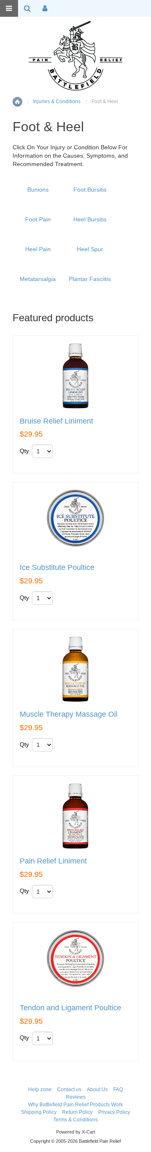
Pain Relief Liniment (53, 861)
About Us (97, 1089)
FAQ (118, 1089)
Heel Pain (38, 249)
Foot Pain (38, 219)
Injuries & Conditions (57, 101)
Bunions (38, 189)
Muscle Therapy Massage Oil (68, 714)
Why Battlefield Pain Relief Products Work (75, 1105)
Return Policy (77, 1112)
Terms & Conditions (75, 1120)
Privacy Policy (114, 1112)
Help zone (40, 1089)
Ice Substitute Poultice (57, 568)
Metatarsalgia (38, 279)
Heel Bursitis (90, 219)
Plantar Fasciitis (90, 279)
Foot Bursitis (90, 189)
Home (17, 102)
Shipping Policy (39, 1112)
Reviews (76, 1097)
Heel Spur (90, 249)
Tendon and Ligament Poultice (70, 1008)
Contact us (69, 1089)
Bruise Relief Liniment (56, 421)
